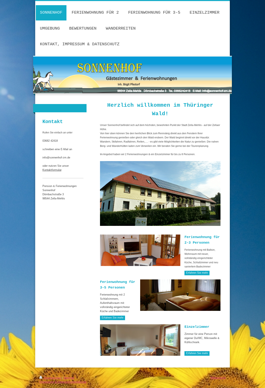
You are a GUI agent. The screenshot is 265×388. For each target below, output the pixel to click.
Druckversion (52, 377)
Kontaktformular (51, 170)
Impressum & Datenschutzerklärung (62, 381)
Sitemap (69, 377)
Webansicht (218, 377)
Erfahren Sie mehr (197, 272)
